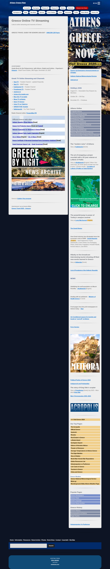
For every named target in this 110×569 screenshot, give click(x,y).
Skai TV (16, 82)
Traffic (76, 12)
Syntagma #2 (17, 12)
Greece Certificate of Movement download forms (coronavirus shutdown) (34, 140)
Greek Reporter (92, 238)
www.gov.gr (74, 80)
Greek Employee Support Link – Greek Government (27, 144)
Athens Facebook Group (79, 114)
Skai (82, 309)
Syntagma (36, 8)
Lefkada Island (75, 440)
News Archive (35, 540)
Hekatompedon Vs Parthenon (80, 524)
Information (18, 540)
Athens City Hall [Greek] (78, 130)
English (40, 126)
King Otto (77, 392)
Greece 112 (95, 12)
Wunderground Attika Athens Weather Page (85, 484)
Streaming (68, 12)
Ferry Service (74, 327)
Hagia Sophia (75, 516)
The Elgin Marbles (76, 453)
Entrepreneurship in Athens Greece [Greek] (85, 135)
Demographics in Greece (79, 513)
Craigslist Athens (76, 111)
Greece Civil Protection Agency (21, 126)
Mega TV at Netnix (19, 99)
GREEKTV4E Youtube (21, 106)
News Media (84, 12)
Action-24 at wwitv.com (21, 94)
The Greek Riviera (76, 228)
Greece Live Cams (82, 8)
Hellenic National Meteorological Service (83, 76)
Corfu (60, 12)
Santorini (74, 432)
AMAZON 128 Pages (53, 32)
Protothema (79, 390)
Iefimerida (78, 262)
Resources (26, 540)
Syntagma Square (76, 443)
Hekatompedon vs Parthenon (80, 464)
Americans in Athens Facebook (81, 125)
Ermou (63, 8)
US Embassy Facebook (78, 122)
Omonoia (70, 8)
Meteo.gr (73, 481)
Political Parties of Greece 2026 (80, 380)
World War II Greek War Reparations (82, 458)
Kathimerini (79, 147)
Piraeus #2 (55, 8)
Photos (43, 540)
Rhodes (73, 435)
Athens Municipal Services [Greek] (82, 132)
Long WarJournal (81, 220)
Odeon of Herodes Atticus (79, 445)
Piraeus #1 (45, 8)
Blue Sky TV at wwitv (20, 97)
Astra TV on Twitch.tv (21, 104)
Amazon (14, 70)
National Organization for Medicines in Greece (26, 129)
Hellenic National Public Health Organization (25, 133)
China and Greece (76, 472)
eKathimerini (79, 162)
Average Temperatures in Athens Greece (84, 451)
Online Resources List (78, 461)
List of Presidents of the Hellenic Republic (84, 270)
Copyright (65, 540)
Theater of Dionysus (77, 448)
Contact (58, 540)
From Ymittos (51, 12)
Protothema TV (18, 89)
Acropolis (27, 8)
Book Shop (51, 540)
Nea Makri (33, 12)
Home (12, 540)
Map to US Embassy (77, 127)
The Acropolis (75, 427)
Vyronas (42, 12)
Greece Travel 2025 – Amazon (21, 208)
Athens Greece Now (18, 3)
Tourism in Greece (77, 469)
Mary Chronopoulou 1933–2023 (80, 396)
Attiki (25, 12)
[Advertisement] (38, 47)
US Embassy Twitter (77, 119)
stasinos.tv (17, 92)
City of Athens (16, 137)
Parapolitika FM (31, 113)
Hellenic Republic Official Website (22, 122)
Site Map (72, 540)
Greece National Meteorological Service (83, 479)
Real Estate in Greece (78, 437)
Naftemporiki (18, 109)
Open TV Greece (19, 102)
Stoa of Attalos (75, 456)
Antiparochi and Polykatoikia (79, 383)
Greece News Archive (78, 503)
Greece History (75, 510)
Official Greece (75, 429)
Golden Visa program (24, 198)
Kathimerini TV (18, 87)
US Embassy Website (78, 117)
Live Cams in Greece (77, 466)
